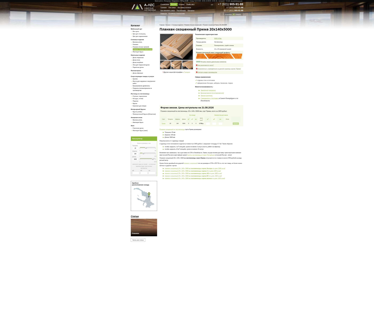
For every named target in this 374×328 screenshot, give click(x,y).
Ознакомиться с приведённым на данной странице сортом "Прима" (219, 68)
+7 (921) (230, 4)
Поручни (135, 101)
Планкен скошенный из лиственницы (172, 129)
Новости (164, 13)
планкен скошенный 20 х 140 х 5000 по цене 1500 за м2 (193, 176)
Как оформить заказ (168, 10)
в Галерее (186, 72)
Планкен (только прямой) (141, 47)
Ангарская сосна (136, 117)
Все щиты (136, 31)
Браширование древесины (141, 86)
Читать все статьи (138, 240)
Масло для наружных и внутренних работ (144, 82)
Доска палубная (138, 62)
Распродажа (181, 10)
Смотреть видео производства (207, 72)
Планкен (135, 44)
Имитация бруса (138, 52)
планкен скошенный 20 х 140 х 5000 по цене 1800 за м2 (193, 173)
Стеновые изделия (137, 39)
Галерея (164, 7)
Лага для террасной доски (141, 65)
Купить (236, 123)
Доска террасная (138, 57)
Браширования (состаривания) (212, 93)
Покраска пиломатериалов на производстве (142, 89)
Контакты (191, 10)
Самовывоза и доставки (209, 98)
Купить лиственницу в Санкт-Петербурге (201, 155)
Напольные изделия (138, 55)
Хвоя (132, 125)
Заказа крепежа (206, 95)
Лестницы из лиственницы (140, 94)
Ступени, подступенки (140, 96)
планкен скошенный (190, 163)
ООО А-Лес (218, 38)
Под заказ (172, 7)
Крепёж (135, 79)
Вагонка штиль (137, 42)
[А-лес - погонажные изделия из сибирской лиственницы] (144, 11)
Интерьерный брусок (138, 109)
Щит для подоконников (140, 36)
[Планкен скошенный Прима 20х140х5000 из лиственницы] (165, 65)
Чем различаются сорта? (206, 65)
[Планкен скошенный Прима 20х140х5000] (176, 47)
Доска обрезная (138, 73)
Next (191, 64)
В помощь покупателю (177, 13)
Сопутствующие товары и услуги (142, 76)
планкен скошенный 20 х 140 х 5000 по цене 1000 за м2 (195, 178)
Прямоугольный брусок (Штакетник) (144, 114)
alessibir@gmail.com (236, 1)
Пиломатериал (136, 70)
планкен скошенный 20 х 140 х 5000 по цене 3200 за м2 (195, 168)
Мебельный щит (136, 29)
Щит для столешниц (139, 34)
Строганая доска (138, 128)
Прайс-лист (190, 4)
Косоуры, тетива (138, 98)
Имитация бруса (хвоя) (140, 130)
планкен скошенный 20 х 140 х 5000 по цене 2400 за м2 (193, 171)
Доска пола (136, 60)
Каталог (174, 4)
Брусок (135, 103)
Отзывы (181, 4)
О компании (165, 4)
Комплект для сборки (139, 106)
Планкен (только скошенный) (142, 49)
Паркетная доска (138, 67)
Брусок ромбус (137, 111)
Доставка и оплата (184, 7)
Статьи (135, 216)
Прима (163, 123)
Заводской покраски (208, 90)
